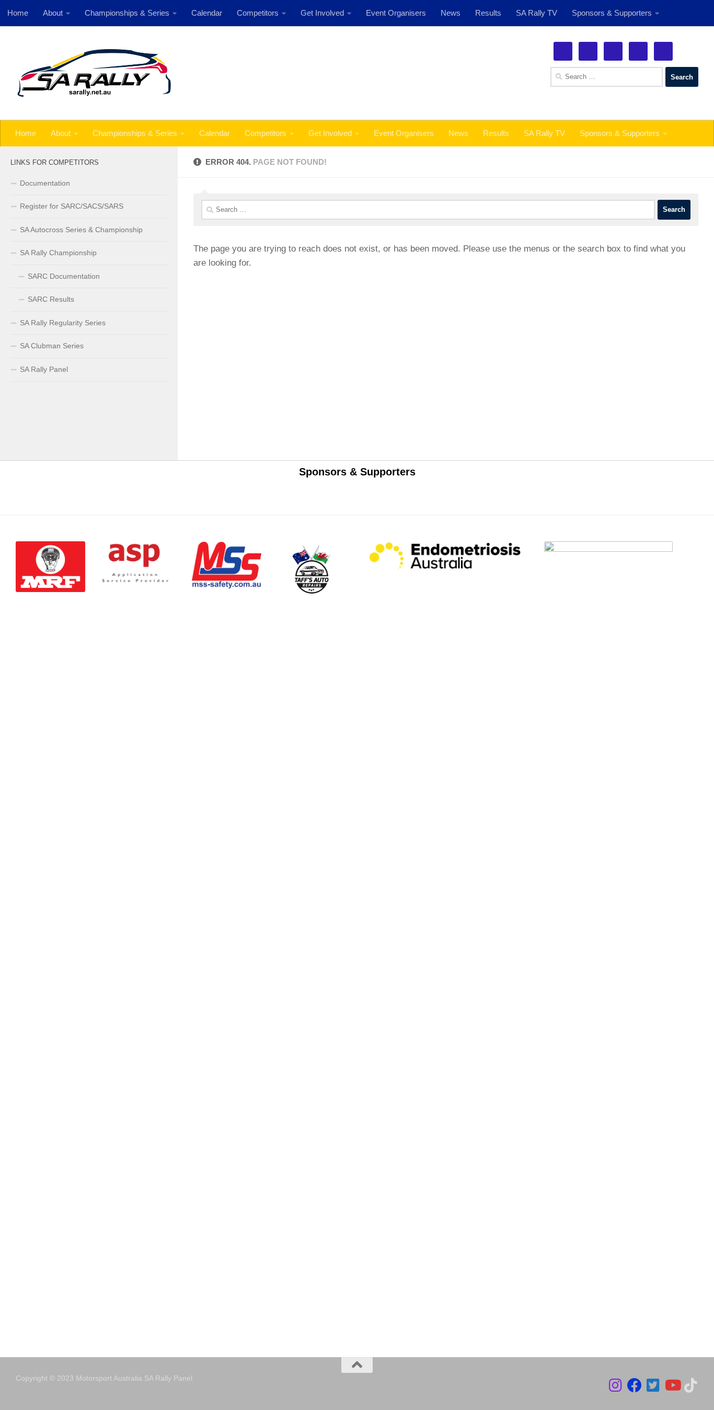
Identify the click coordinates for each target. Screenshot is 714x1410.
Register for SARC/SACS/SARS (71, 206)
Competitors (265, 133)
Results (496, 133)
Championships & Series (135, 133)
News (458, 133)
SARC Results (51, 299)
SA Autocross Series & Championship (81, 229)
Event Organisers (404, 133)
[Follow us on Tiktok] (691, 1385)
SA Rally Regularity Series (63, 323)
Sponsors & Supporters (620, 133)
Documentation (45, 183)
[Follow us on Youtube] (672, 1385)
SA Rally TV (544, 133)
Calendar (214, 133)
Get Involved (330, 133)
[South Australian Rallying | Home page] (94, 73)
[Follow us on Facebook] (634, 1385)
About (61, 133)
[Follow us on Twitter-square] (653, 1385)
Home (25, 133)
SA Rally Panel (44, 369)
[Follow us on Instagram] (615, 1385)
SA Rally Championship (58, 252)
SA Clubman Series (52, 346)
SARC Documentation (64, 276)
